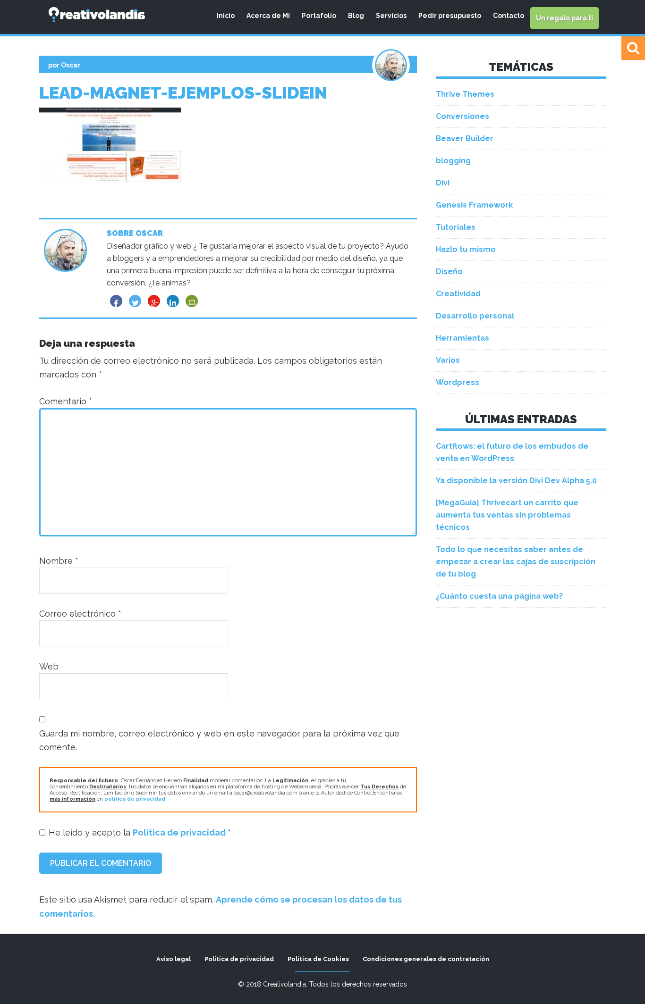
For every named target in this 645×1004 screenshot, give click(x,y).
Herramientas (462, 338)
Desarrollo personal (475, 315)
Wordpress (457, 382)
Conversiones (462, 116)
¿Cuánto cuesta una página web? (499, 596)
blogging (453, 160)
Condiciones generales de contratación (426, 958)
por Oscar (64, 65)
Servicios (391, 15)
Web (49, 666)
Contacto (508, 15)
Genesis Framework (474, 205)
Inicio (226, 15)
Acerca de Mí (268, 15)
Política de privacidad (180, 832)
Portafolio (319, 15)
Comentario (65, 401)
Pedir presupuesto (449, 15)
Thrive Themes (465, 94)
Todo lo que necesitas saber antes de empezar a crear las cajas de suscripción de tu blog (515, 561)
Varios (448, 360)
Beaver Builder (464, 138)
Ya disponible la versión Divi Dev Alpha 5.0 (516, 480)
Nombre (58, 561)
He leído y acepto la (140, 832)
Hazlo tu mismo (466, 249)
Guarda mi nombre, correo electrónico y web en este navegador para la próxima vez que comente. (219, 740)
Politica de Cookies (318, 958)
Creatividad (458, 293)
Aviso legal (173, 958)
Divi (443, 182)
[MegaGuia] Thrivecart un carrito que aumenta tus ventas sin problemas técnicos (507, 515)
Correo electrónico (80, 614)
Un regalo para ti (564, 18)
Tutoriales (455, 227)
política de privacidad (134, 799)
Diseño (449, 271)
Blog (356, 15)
